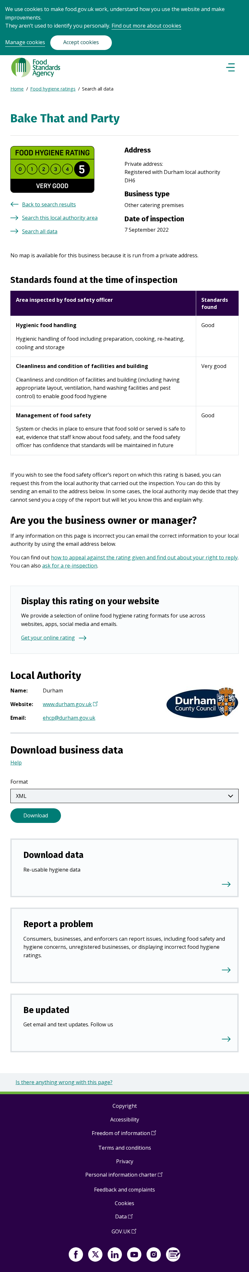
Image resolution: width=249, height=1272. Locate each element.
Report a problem (58, 924)
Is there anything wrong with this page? (64, 1082)
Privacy (124, 1161)
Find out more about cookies (146, 25)
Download (35, 815)
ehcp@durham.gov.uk (69, 717)
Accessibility (124, 1119)
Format (19, 781)
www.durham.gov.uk (69, 705)
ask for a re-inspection (69, 565)
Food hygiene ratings (53, 89)
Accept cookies (81, 42)
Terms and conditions (124, 1147)
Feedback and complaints (124, 1189)
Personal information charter (123, 1177)
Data (124, 1219)
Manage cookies (25, 42)
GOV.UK (124, 1234)
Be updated (46, 1010)
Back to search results (49, 204)
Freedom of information (124, 1136)
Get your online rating (48, 637)
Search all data (39, 231)
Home (17, 89)
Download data (53, 855)
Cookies (124, 1203)
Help (16, 762)
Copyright (125, 1105)
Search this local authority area (60, 217)
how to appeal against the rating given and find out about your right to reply (144, 557)
